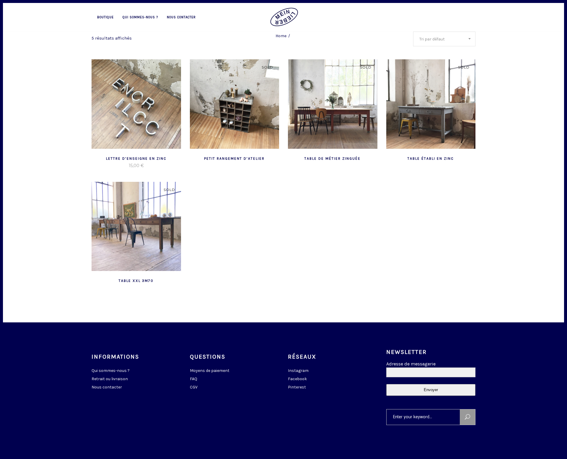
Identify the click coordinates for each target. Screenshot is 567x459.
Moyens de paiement (209, 370)
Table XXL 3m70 (136, 281)
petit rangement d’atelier (234, 158)
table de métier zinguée (332, 158)
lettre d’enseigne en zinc (136, 158)
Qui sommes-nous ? (111, 370)
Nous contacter (107, 387)
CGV (194, 387)
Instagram (298, 370)
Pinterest (297, 387)
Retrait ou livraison (110, 378)
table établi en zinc (431, 158)
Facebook (297, 378)
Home (281, 35)
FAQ (193, 378)
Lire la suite (121, 166)
